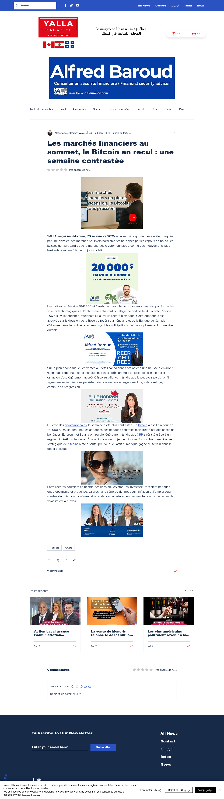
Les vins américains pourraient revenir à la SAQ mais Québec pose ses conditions (168, 633)
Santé (155, 108)
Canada (140, 108)
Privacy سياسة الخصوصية (26, 794)
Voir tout (189, 590)
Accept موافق (205, 790)
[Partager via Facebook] (49, 560)
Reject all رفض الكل (179, 790)
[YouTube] (77, 5)
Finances (54, 547)
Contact (168, 741)
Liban (169, 108)
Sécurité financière (119, 108)
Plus (181, 108)
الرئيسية (166, 749)
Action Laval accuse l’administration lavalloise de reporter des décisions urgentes (54, 633)
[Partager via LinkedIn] (66, 560)
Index (165, 757)
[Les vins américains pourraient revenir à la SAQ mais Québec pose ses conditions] (169, 611)
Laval (63, 108)
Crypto (68, 547)
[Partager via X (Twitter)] (57, 560)
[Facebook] (65, 5)
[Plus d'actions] (175, 133)
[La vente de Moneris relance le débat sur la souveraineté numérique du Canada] (112, 611)
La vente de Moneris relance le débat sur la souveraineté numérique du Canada (112, 633)
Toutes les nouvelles (41, 108)
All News (169, 733)
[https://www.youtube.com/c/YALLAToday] (39, 780)
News (165, 764)
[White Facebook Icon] (33, 780)
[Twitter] (71, 5)
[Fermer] (220, 789)
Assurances (79, 108)
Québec (97, 108)
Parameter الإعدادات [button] (151, 790)
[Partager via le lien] (74, 560)
